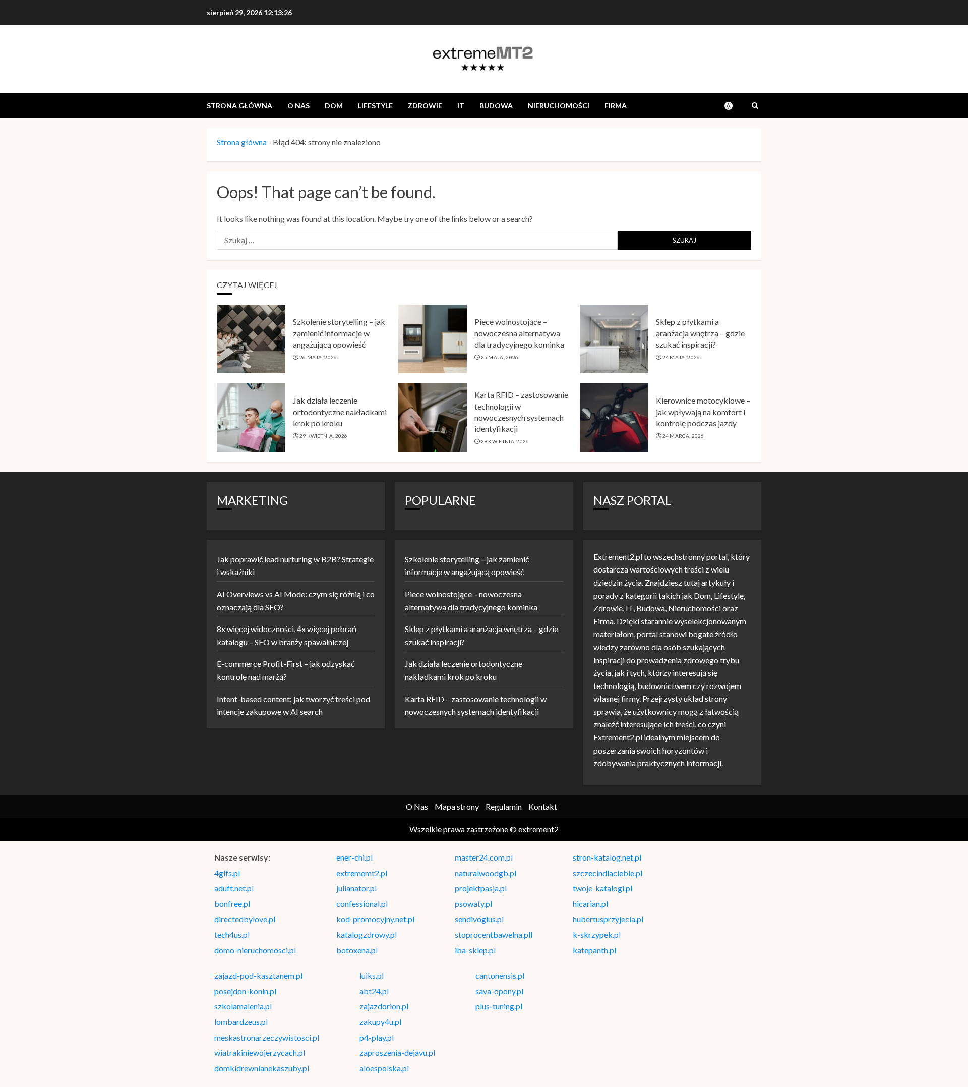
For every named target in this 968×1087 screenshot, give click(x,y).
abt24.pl (374, 991)
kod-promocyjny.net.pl (375, 919)
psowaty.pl (473, 903)
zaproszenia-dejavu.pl (397, 1052)
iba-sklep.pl (475, 950)
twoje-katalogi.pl (602, 888)
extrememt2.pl (361, 873)
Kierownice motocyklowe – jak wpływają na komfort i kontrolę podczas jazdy (703, 411)
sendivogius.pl (479, 919)
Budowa (496, 105)
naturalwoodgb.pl (485, 873)
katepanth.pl (594, 950)
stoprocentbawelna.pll (493, 934)
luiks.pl (371, 975)
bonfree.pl (232, 903)
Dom (334, 105)
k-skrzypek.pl (597, 934)
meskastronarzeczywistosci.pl (266, 1037)
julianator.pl (356, 888)
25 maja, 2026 (500, 357)
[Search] (755, 106)
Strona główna (239, 105)
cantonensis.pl (499, 975)
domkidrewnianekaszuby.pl (261, 1068)
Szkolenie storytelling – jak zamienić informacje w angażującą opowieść (339, 333)
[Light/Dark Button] (733, 106)
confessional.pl (362, 903)
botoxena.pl (357, 950)
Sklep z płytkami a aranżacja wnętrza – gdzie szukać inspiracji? (700, 333)
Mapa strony (457, 806)
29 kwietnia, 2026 (323, 436)
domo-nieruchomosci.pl (255, 950)
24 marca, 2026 (683, 436)
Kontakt (542, 806)
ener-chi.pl (354, 857)
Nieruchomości (558, 105)
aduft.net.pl (234, 888)
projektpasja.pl (481, 888)
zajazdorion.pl (383, 1006)
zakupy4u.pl (380, 1021)
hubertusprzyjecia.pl (608, 919)
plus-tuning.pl (498, 1006)
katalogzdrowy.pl (366, 934)
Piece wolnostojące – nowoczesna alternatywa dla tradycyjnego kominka (519, 333)
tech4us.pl (232, 934)
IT (460, 105)
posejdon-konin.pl (245, 991)
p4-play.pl (376, 1037)
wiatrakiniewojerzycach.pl (259, 1052)
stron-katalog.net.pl (607, 857)
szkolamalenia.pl (243, 1006)
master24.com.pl (484, 857)
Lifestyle (375, 105)
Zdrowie (425, 105)
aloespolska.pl (384, 1068)
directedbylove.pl (244, 919)
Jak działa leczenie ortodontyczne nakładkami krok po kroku (340, 411)
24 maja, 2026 (681, 357)
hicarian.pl (590, 903)
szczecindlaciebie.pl (607, 873)
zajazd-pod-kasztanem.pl (258, 975)
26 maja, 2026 (318, 357)
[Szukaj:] (417, 240)
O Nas (298, 105)
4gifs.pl (227, 873)
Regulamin (504, 806)
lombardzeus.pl (241, 1021)
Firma (615, 105)
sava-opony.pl (499, 991)
